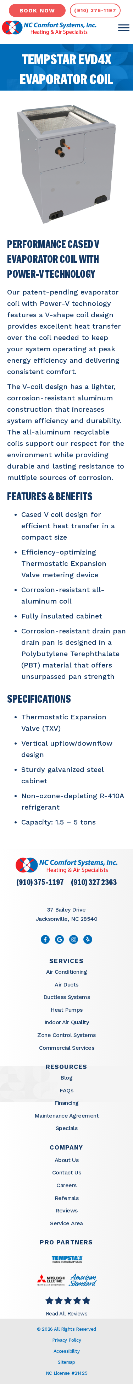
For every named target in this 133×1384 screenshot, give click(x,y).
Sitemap (66, 1362)
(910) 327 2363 (94, 883)
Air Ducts (66, 984)
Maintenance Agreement (66, 1115)
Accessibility (67, 1351)
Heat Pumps (66, 1009)
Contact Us (66, 1172)
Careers (66, 1185)
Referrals (67, 1198)
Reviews (66, 1210)
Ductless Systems (66, 997)
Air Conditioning (66, 971)
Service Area (66, 1223)
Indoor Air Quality (66, 1022)
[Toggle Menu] (123, 28)
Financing (66, 1102)
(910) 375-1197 (40, 883)
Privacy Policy (66, 1340)
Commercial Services (66, 1047)
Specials (66, 1128)
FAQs (66, 1090)
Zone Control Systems (66, 1035)
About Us (66, 1160)
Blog (66, 1077)
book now (37, 10)
